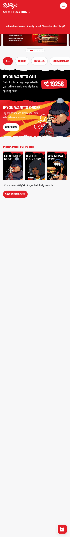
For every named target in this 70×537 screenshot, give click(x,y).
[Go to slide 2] (31, 50)
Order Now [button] (11, 127)
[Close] (64, 26)
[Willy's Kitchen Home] (10, 6)
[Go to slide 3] (34, 50)
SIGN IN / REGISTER (15, 194)
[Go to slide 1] (27, 50)
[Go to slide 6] (42, 50)
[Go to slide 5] (39, 50)
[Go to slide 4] (37, 50)
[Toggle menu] (63, 5)
